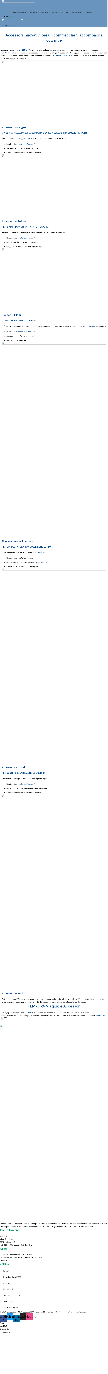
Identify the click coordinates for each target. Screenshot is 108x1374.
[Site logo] (18, 5)
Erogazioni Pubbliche (11, 1295)
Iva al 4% (6, 1283)
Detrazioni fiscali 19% (12, 1277)
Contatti (6, 1271)
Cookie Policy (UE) (10, 1307)
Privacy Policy (8, 1301)
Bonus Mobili (8, 1289)
